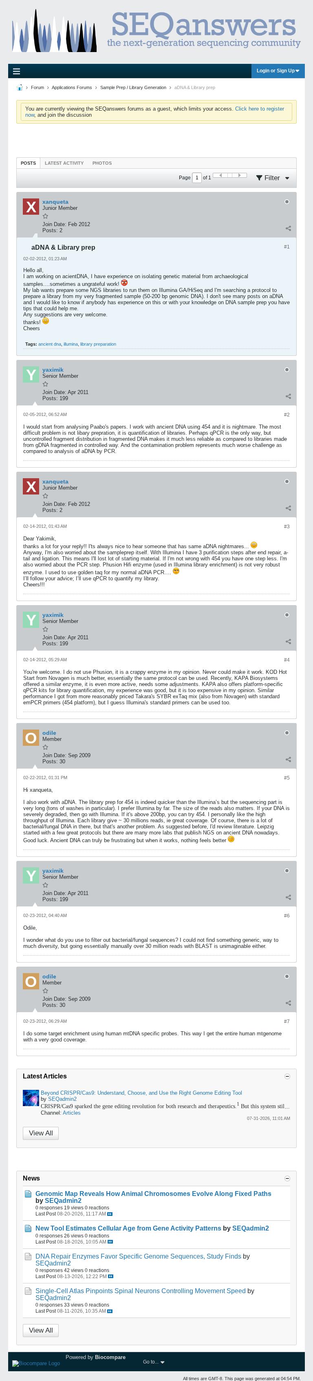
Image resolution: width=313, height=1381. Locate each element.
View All (41, 1133)
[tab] (28, 162)
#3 (287, 526)
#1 (287, 247)
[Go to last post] (109, 1214)
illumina (71, 344)
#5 (287, 778)
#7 (287, 1021)
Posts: (50, 230)
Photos (102, 163)
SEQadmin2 (62, 1099)
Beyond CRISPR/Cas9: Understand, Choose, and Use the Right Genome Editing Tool (141, 1093)
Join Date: (54, 224)
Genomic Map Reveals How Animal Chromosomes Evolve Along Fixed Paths (153, 1193)
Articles (72, 1113)
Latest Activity (64, 163)
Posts (28, 163)
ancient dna (49, 344)
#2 (287, 415)
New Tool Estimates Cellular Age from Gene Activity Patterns (128, 1228)
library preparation (98, 344)
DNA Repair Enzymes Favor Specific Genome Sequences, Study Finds (138, 1256)
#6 (287, 916)
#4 (287, 660)
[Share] (288, 228)
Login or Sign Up (276, 71)
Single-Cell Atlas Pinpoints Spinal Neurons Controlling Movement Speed (140, 1290)
